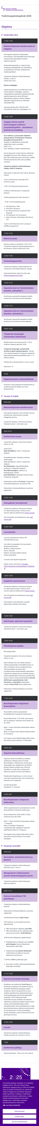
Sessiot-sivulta (29, 513)
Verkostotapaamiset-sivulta (13, 275)
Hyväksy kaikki (19, 1116)
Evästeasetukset (20, 1111)
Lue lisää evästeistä (12, 1105)
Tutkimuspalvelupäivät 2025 (16, 15)
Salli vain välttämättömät (19, 1122)
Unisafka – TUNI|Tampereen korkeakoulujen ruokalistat (19, 565)
